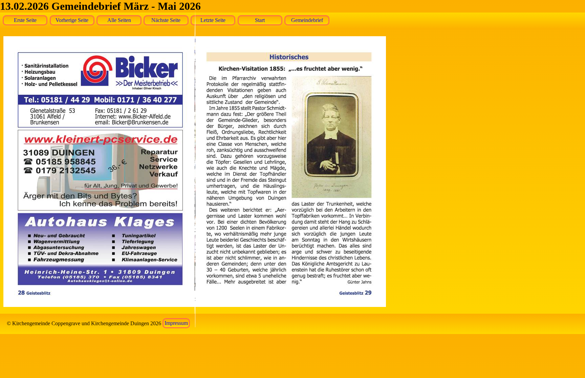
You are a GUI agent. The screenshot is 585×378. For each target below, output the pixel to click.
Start (260, 20)
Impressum (176, 323)
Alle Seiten (119, 20)
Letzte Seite (212, 20)
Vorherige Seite (72, 20)
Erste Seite (25, 20)
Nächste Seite (165, 20)
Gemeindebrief (307, 20)
